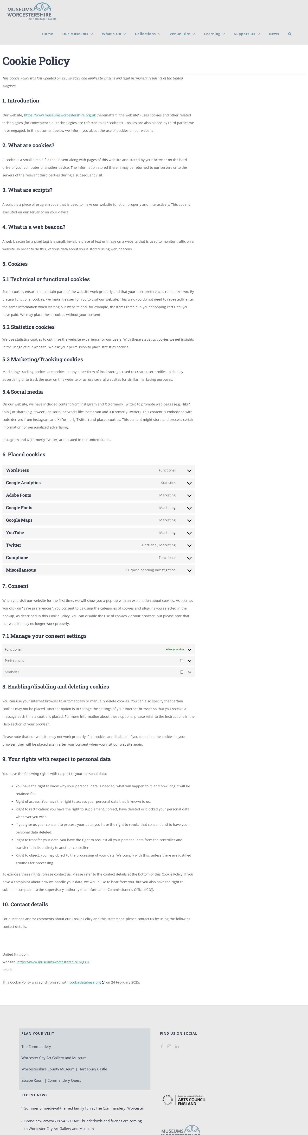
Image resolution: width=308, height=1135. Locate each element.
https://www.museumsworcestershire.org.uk (60, 115)
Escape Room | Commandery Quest (51, 1080)
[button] (290, 34)
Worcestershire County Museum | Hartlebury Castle (64, 1069)
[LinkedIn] (177, 1046)
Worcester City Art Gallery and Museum (54, 1057)
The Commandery (36, 1046)
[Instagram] (169, 1046)
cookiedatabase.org (85, 982)
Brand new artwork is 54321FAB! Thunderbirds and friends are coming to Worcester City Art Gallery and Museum (83, 1124)
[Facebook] (162, 1046)
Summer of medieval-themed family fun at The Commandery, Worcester (84, 1108)
